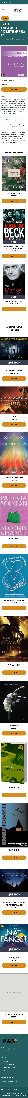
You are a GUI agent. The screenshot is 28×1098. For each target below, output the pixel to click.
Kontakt (14, 1093)
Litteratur (11, 80)
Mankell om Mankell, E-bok (14, 301)
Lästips (6, 1061)
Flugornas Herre (14, 787)
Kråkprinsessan (14, 850)
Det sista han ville (14, 193)
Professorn (14, 726)
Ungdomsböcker (9, 1064)
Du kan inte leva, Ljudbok (14, 371)
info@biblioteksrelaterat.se (8, 2)
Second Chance (14, 539)
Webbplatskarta (21, 1095)
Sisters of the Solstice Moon (14, 478)
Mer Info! (14, 89)
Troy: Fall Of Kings (14, 665)
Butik (5, 18)
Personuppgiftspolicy (8, 1095)
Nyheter (6, 1071)
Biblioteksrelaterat (9, 1067)
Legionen (14, 417)
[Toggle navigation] (3, 10)
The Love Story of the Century (14, 600)
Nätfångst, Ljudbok (14, 958)
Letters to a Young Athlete (14, 1014)
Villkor (20, 1093)
